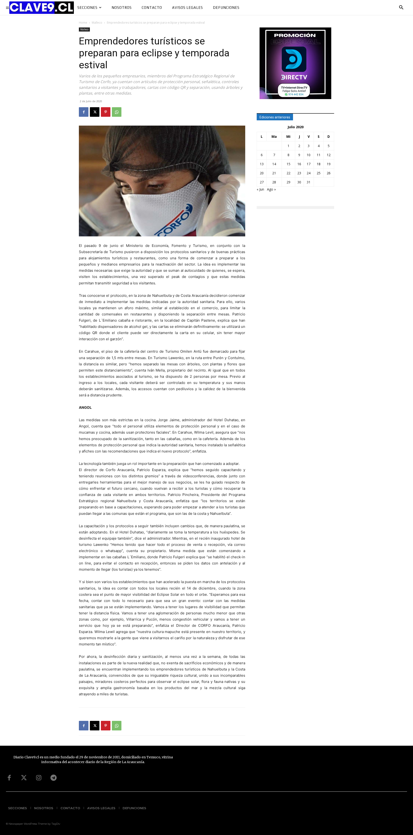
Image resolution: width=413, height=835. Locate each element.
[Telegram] (53, 778)
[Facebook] (83, 112)
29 (288, 182)
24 (308, 173)
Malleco (97, 23)
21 (274, 173)
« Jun (260, 189)
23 (299, 173)
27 (262, 182)
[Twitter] (24, 778)
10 (308, 155)
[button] (401, 7)
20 (262, 173)
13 (262, 164)
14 (274, 164)
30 (299, 182)
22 (288, 173)
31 (308, 182)
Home (83, 23)
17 (308, 164)
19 (329, 164)
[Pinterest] (105, 112)
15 (288, 164)
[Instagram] (39, 778)
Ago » (271, 189)
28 (274, 182)
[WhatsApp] (116, 112)
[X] (94, 112)
